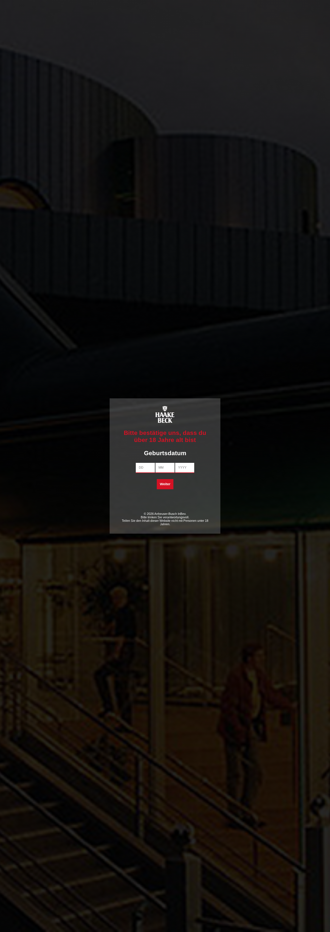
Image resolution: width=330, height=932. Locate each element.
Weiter (165, 484)
